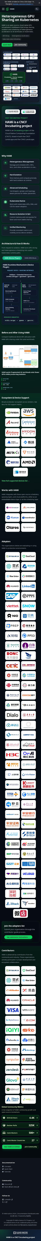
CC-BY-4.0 (13, 1216)
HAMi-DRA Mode (30, 258)
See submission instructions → (18, 937)
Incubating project (21, 130)
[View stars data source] (37, 1117)
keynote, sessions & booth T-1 (23, 4)
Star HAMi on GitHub (12, 1147)
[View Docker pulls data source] (37, 1125)
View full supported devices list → (16, 481)
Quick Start (7, 45)
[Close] (39, 3)
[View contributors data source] (37, 1133)
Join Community (20, 45)
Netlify (28, 1216)
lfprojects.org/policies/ (28, 1225)
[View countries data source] (37, 1140)
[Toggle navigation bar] (3, 9)
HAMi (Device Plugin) (12, 258)
